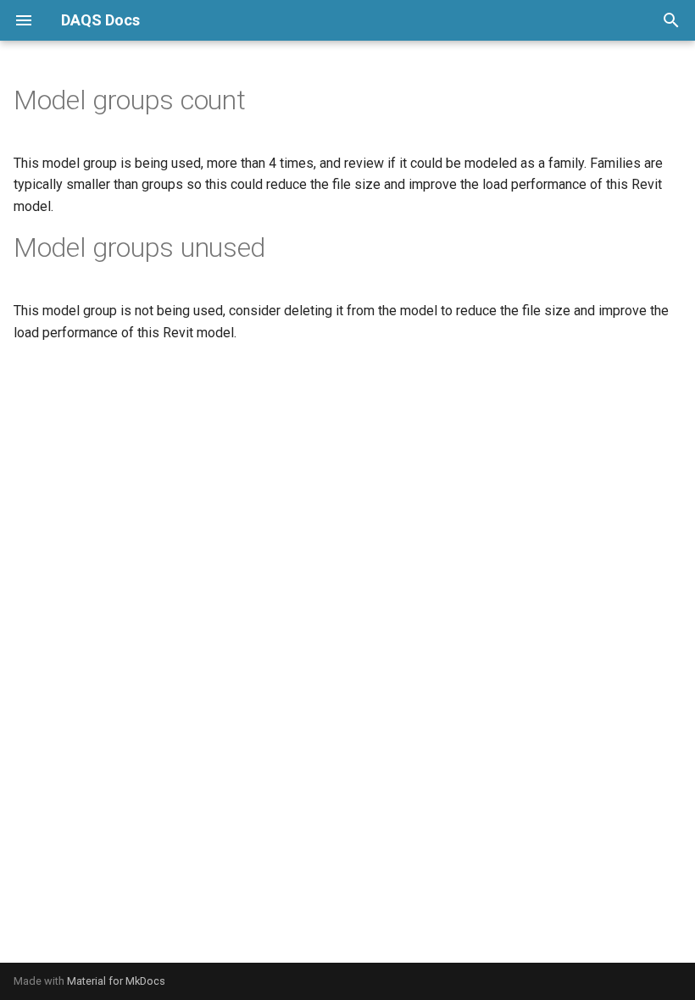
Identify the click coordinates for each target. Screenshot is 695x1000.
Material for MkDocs (116, 981)
